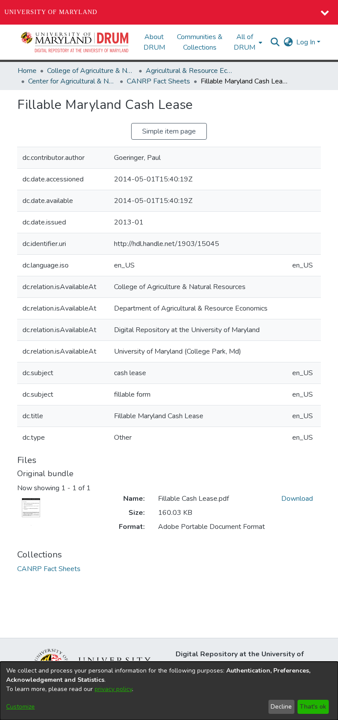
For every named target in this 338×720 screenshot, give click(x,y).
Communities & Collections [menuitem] (200, 42)
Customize (20, 706)
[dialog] (169, 691)
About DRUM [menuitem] (154, 42)
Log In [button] (306, 42)
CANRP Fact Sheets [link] (158, 81)
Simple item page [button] (169, 131)
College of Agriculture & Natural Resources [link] (91, 71)
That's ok (313, 706)
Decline (281, 706)
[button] (75, 42)
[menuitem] (247, 42)
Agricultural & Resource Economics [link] (190, 71)
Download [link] (297, 498)
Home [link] (27, 71)
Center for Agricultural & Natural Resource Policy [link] (72, 81)
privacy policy (113, 689)
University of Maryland (50, 12)
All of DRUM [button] (244, 42)
